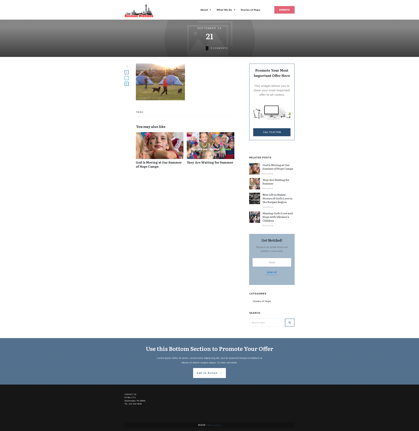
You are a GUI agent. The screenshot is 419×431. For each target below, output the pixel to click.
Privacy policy (214, 424)
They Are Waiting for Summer (210, 152)
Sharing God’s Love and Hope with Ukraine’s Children (278, 216)
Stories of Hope (262, 301)
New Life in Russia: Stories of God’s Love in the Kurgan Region (277, 198)
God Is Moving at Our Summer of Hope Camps (159, 152)
